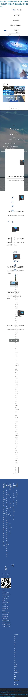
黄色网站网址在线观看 (13, 694)
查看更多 (14, 108)
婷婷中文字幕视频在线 (4, 694)
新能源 (6, 554)
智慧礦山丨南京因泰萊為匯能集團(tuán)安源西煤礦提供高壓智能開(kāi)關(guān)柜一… (17, 394)
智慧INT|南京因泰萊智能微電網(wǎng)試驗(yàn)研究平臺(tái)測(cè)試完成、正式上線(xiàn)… (17, 440)
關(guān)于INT (19, 25)
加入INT (17, 30)
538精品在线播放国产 (22, 694)
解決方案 (19, 10)
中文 (14, 32)
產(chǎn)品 (16, 15)
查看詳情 (14, 100)
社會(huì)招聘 (17, 494)
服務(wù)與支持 (17, 20)
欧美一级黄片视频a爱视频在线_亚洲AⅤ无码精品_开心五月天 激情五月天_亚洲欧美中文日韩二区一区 (14, 3)
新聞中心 (12, 25)
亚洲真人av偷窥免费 (11, 696)
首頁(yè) (14, 10)
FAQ (10, 515)
